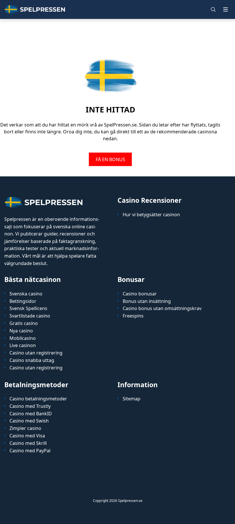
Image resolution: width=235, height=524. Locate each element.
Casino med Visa (27, 436)
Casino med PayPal (29, 451)
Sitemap (131, 399)
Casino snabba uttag (31, 360)
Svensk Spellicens (28, 308)
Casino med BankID (30, 414)
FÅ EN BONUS (110, 159)
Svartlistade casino (29, 316)
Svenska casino (25, 294)
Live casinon (22, 345)
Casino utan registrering (35, 353)
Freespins (133, 316)
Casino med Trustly (30, 406)
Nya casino (21, 331)
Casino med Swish (29, 421)
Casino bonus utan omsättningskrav (162, 308)
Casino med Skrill (28, 443)
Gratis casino (23, 323)
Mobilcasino (22, 338)
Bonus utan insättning (147, 301)
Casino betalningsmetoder (38, 399)
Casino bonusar (140, 294)
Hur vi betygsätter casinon (151, 215)
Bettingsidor (22, 301)
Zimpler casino (25, 428)
